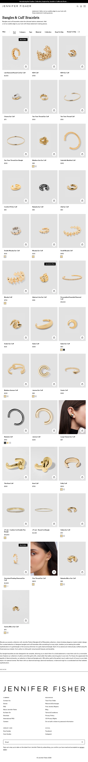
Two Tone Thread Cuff (67, 116)
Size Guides (7, 731)
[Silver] (36, 166)
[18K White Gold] (7, 586)
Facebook (48, 731)
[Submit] (82, 742)
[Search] (78, 6)
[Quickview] (26, 66)
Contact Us (6, 700)
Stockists (6, 715)
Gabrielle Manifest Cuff (67, 160)
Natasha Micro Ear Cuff (68, 578)
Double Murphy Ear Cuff (12, 250)
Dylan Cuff (35, 343)
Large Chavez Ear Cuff (67, 437)
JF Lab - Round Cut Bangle (41, 530)
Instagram (48, 734)
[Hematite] (64, 350)
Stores (5, 703)
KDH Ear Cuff (64, 72)
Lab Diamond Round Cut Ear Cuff (14, 72)
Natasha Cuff (8, 437)
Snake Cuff (64, 390)
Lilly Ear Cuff (64, 207)
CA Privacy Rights (51, 718)
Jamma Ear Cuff (37, 390)
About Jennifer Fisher (10, 709)
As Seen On (7, 712)
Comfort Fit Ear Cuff (10, 207)
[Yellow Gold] (61, 489)
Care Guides (7, 734)
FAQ (4, 706)
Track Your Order (50, 700)
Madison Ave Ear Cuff (39, 160)
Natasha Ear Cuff (37, 207)
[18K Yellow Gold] (5, 538)
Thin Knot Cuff (8, 483)
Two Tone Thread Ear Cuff (40, 116)
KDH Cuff (35, 72)
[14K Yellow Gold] (33, 584)
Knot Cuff (35, 483)
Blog (46, 709)
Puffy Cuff (63, 483)
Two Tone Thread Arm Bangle (13, 160)
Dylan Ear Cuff (65, 343)
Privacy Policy (49, 715)
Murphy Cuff (8, 297)
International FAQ (8, 718)
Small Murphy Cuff (66, 250)
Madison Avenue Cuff (11, 390)
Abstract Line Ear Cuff (39, 297)
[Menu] (84, 6)
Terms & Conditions (51, 712)
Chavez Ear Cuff (9, 116)
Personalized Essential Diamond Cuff (70, 298)
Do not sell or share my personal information (59, 721)
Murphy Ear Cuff (37, 250)
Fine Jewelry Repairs (52, 706)
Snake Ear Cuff (9, 343)
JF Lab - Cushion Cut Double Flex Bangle (15, 530)
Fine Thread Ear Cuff (39, 578)
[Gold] (33, 166)
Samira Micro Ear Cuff (11, 626)
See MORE (3, 669)
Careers (5, 721)
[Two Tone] (5, 257)
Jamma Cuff (36, 437)
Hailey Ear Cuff (65, 530)
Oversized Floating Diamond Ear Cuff (14, 579)
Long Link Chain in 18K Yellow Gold (31, 6)
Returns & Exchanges (52, 703)
